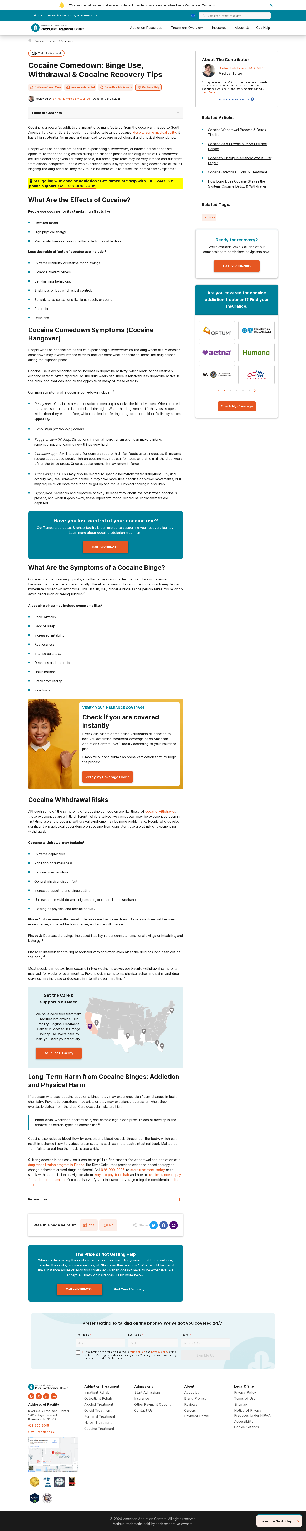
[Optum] (217, 330)
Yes (91, 1225)
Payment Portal (196, 1416)
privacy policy (159, 1351)
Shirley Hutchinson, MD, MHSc (71, 98)
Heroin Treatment (98, 1422)
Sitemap (240, 1404)
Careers (190, 1410)
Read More (209, 92)
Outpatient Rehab (98, 1398)
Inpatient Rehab (96, 1392)
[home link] (29, 41)
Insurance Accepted (83, 87)
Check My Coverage (237, 406)
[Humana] (256, 352)
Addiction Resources (146, 28)
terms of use (137, 1351)
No (111, 1225)
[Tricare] (256, 374)
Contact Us (143, 1410)
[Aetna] (217, 352)
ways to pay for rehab (111, 1175)
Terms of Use (244, 1398)
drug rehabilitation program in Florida (56, 1165)
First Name (82, 1334)
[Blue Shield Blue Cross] (256, 330)
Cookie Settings (246, 1427)
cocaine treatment (46, 41)
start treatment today (147, 1170)
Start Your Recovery (128, 1289)
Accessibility (243, 1421)
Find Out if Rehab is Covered (52, 15)
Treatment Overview (187, 28)
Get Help (263, 28)
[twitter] (39, 1396)
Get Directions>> (41, 1432)
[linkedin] (46, 1396)
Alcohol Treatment (98, 1404)
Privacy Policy (245, 1392)
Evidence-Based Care (48, 87)
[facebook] (31, 1396)
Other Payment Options (152, 1404)
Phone (185, 1334)
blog (54, 1396)
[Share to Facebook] (163, 1225)
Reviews (190, 1404)
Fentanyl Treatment (99, 1416)
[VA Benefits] (217, 374)
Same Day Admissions (118, 87)
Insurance (219, 28)
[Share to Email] (173, 1225)
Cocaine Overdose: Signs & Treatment (237, 172)
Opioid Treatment (98, 1410)
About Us (242, 28)
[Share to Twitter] (153, 1225)
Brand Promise (195, 1398)
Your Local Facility (58, 1053)
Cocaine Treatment (99, 1428)
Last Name (134, 1334)
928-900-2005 (87, 15)
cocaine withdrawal (160, 811)
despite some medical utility (154, 132)
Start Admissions (147, 1392)
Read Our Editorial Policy (234, 99)
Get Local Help (150, 87)
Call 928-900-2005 (105, 547)
